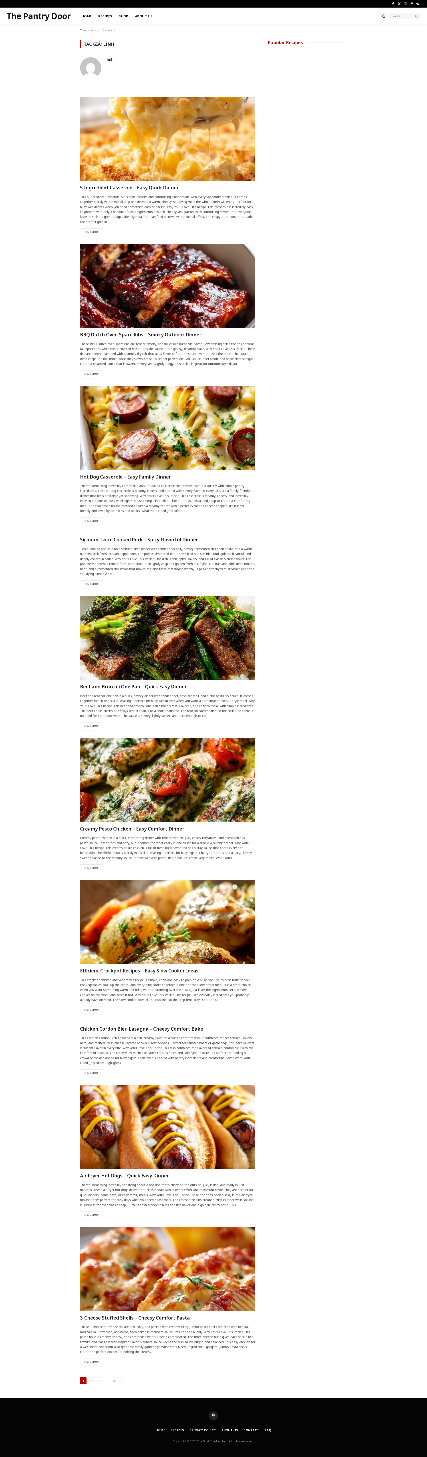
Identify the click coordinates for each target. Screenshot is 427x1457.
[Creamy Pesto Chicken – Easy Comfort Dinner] (167, 780)
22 (113, 1381)
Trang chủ (86, 30)
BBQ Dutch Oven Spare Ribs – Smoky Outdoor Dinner (140, 335)
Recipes (105, 16)
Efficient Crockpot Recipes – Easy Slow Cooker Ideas (139, 971)
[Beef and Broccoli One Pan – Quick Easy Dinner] (167, 638)
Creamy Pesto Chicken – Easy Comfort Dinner (132, 829)
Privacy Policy (202, 1430)
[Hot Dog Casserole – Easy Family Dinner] (167, 428)
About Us (144, 16)
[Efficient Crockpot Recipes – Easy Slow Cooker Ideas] (167, 922)
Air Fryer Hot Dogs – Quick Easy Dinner (124, 1176)
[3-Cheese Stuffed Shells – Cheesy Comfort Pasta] (167, 1269)
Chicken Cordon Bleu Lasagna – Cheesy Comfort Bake (141, 1029)
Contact (251, 1430)
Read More (91, 232)
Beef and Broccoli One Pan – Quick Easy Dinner (133, 686)
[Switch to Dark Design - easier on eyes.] (384, 16)
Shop (123, 16)
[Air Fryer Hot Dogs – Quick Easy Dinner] (167, 1127)
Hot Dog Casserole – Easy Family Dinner (125, 477)
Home (87, 16)
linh (110, 59)
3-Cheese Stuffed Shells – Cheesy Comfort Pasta (135, 1318)
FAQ (268, 1430)
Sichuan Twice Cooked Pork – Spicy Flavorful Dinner (139, 539)
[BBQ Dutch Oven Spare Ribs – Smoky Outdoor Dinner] (167, 286)
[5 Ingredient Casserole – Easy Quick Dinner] (167, 139)
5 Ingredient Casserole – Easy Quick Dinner (129, 187)
